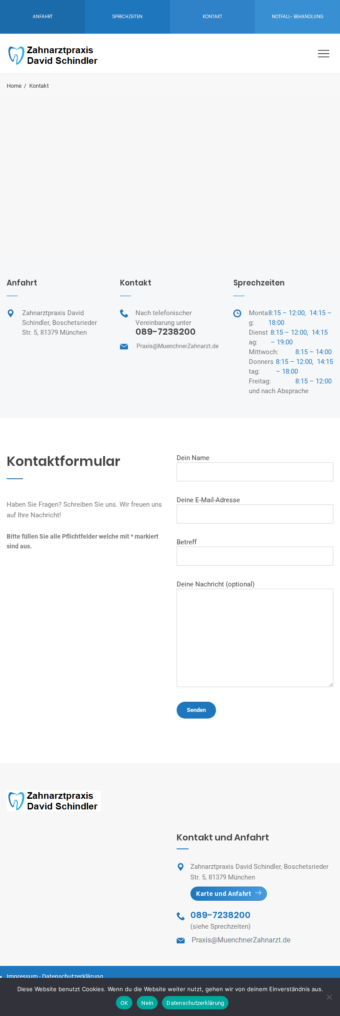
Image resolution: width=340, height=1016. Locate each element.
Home (14, 85)
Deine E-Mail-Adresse (208, 500)
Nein (147, 1003)
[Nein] (329, 997)
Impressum (22, 976)
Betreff (187, 542)
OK (124, 1003)
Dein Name (193, 458)
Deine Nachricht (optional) (216, 584)
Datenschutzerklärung (72, 976)
